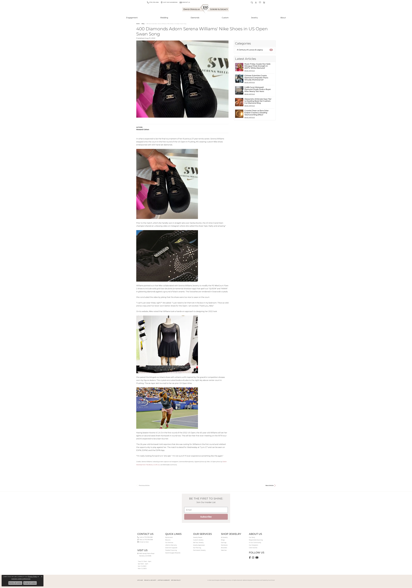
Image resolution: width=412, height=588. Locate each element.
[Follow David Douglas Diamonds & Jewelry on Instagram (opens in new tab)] (253, 557)
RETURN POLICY (176, 580)
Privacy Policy (32, 576)
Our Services (169, 542)
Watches (224, 550)
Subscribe (206, 516)
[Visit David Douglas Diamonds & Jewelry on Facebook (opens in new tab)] (250, 557)
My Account (169, 537)
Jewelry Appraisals (199, 545)
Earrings (223, 542)
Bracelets (224, 547)
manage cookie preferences (20, 579)
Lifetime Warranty (171, 545)
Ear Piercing (197, 547)
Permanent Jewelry (199, 550)
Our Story (252, 537)
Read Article (249, 70)
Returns (167, 540)
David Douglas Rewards (172, 553)
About (283, 18)
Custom (225, 18)
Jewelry (254, 18)
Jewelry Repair (197, 537)
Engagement (132, 18)
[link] (153, 2)
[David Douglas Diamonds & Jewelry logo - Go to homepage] (206, 9)
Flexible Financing (171, 550)
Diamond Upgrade (171, 547)
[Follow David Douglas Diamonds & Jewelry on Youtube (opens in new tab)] (256, 557)
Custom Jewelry (198, 540)
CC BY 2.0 (156, 465)
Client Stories (253, 547)
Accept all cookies (30, 583)
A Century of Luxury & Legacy (254, 50)
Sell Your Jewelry (198, 542)
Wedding (164, 18)
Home (138, 23)
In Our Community (255, 542)
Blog (143, 23)
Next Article (270, 485)
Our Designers (253, 545)
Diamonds (195, 18)
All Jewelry (224, 537)
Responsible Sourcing (256, 540)
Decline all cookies (15, 583)
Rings (223, 540)
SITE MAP (140, 580)
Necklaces (224, 545)
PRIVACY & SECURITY (150, 580)
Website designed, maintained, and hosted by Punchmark (259, 580)
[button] (252, 2)
